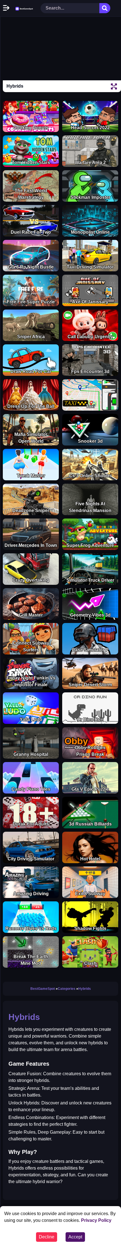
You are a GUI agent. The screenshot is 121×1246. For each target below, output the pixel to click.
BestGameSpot (42, 989)
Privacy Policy (96, 1220)
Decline (46, 1236)
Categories (66, 989)
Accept (75, 1236)
